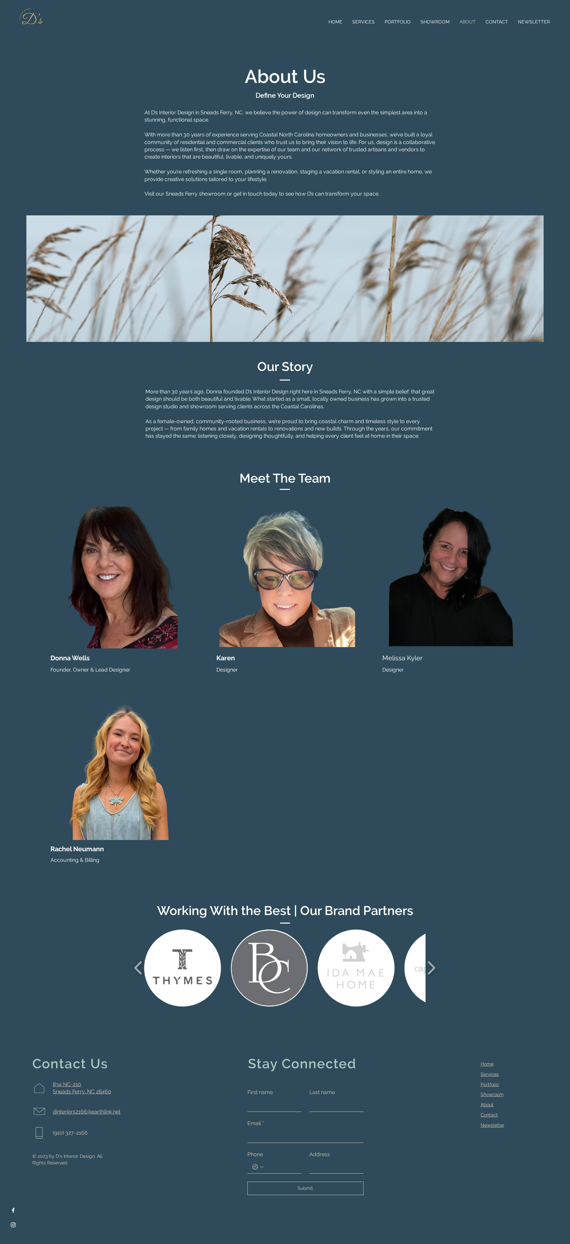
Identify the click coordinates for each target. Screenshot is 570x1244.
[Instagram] (13, 1225)
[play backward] (138, 968)
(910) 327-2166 (70, 1133)
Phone (255, 1154)
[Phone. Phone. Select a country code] (258, 1167)
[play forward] (431, 968)
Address (319, 1154)
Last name (322, 1092)
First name (260, 1092)
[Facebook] (13, 1210)
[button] (182, 968)
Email (255, 1123)
